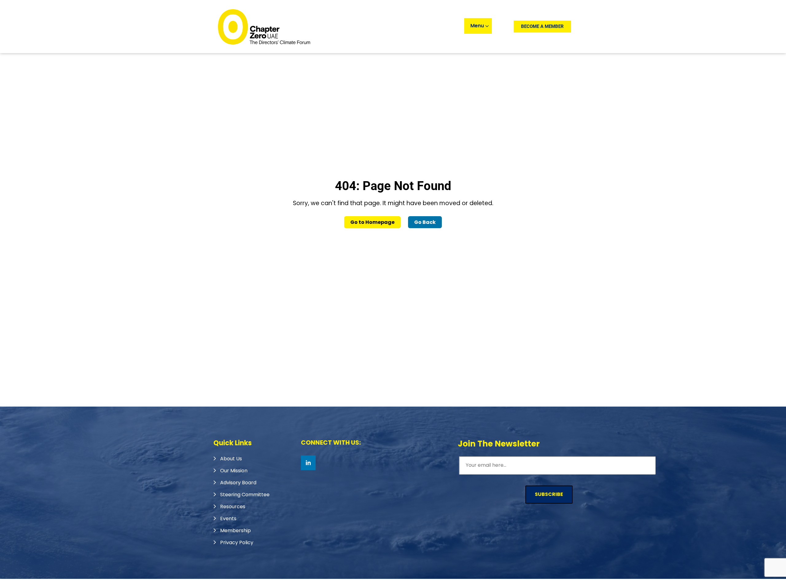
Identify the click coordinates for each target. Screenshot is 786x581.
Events (228, 518)
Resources (232, 506)
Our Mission (233, 470)
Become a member (542, 26)
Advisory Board (238, 482)
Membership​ (235, 530)
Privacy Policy (236, 542)
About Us (231, 458)
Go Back (425, 222)
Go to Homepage (372, 222)
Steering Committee (245, 494)
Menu (477, 25)
